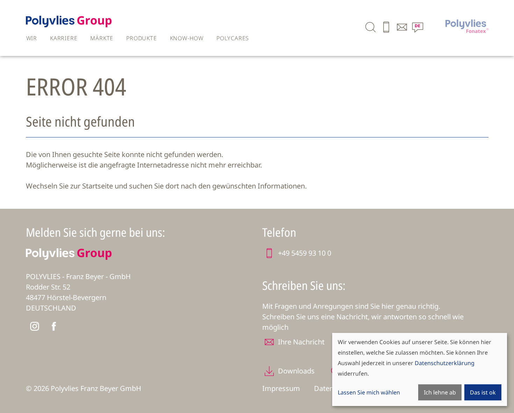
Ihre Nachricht (301, 342)
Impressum (281, 388)
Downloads (296, 371)
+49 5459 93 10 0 (304, 253)
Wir (31, 38)
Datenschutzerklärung (444, 363)
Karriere (63, 38)
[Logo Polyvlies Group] (69, 25)
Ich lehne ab (440, 392)
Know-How (187, 38)
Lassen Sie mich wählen (369, 392)
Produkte (141, 38)
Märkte (101, 38)
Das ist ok (483, 392)
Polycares (232, 38)
